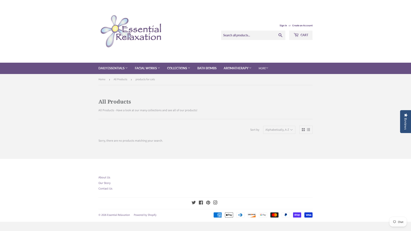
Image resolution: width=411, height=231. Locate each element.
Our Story (104, 183)
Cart (304, 35)
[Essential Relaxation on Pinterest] (208, 203)
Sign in (283, 25)
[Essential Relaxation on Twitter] (194, 203)
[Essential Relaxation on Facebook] (201, 203)
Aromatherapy (236, 68)
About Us (104, 177)
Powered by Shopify (145, 215)
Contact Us (105, 188)
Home (101, 79)
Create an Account (302, 25)
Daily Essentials (111, 68)
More (262, 68)
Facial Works (146, 68)
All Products (120, 79)
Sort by (254, 130)
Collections (177, 68)
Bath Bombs (207, 68)
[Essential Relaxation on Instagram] (215, 203)
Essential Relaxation (118, 215)
